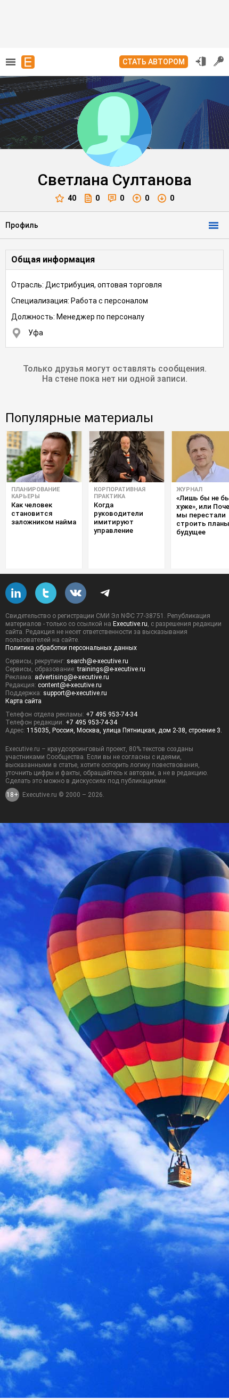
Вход (200, 61)
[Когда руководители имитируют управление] (126, 456)
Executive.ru (130, 624)
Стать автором (153, 61)
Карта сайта (23, 701)
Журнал (189, 489)
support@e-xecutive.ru (75, 693)
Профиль (21, 225)
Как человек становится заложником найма (43, 513)
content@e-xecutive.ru (70, 685)
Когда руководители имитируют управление (118, 517)
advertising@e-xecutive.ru (72, 677)
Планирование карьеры (35, 493)
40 (72, 198)
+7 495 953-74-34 (111, 714)
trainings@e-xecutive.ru (111, 669)
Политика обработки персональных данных (71, 648)
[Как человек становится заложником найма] (44, 456)
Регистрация (219, 61)
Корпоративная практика (119, 493)
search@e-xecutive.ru (97, 661)
